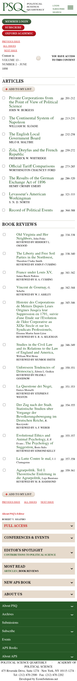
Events (6, 639)
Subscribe (59, 9)
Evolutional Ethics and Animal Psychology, (33, 437)
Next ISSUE (10, 50)
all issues (9, 46)
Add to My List (20, 89)
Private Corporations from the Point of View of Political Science (33, 102)
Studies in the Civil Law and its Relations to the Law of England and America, (37, 348)
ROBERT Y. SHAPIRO (14, 519)
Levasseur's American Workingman (27, 196)
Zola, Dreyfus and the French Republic (33, 152)
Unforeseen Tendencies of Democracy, (35, 369)
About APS (9, 656)
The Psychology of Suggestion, (34, 444)
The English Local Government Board (24, 136)
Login (56, 6)
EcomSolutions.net (47, 679)
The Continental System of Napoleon (31, 120)
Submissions (10, 622)
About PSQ (9, 605)
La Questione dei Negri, (34, 386)
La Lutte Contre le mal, (34, 458)
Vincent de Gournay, (31, 287)
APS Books (9, 647)
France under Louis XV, (34, 272)
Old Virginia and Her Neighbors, (32, 236)
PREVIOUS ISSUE (11, 41)
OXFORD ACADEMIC (19, 33)
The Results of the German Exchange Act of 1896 (31, 180)
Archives (8, 614)
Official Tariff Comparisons (32, 166)
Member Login (16, 21)
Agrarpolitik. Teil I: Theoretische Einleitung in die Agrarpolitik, (36, 473)
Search (57, 12)
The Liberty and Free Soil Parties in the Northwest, (35, 255)
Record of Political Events (31, 210)
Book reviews (29, 571)
